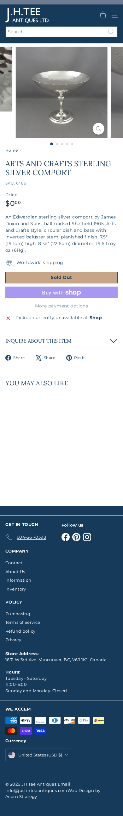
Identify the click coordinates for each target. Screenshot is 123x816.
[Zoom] (98, 129)
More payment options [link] (61, 306)
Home (11, 150)
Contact (13, 562)
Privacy (13, 639)
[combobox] (61, 31)
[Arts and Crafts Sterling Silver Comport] (45, 442)
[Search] (111, 31)
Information (18, 580)
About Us (15, 571)
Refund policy (20, 631)
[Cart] (103, 15)
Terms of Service (22, 622)
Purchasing (17, 613)
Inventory (15, 588)
